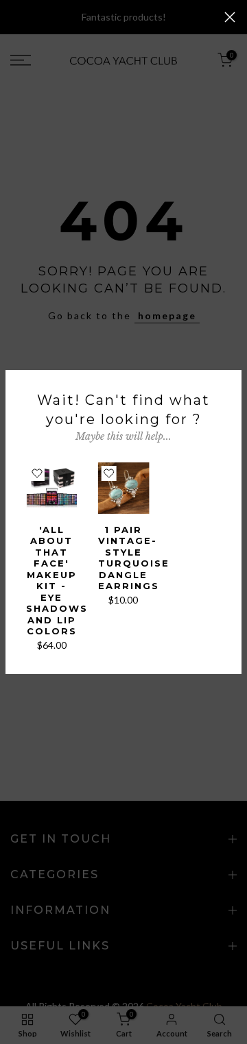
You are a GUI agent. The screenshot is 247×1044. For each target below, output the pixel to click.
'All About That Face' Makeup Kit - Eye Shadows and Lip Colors (57, 580)
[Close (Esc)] (230, 17)
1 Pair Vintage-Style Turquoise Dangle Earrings (133, 558)
